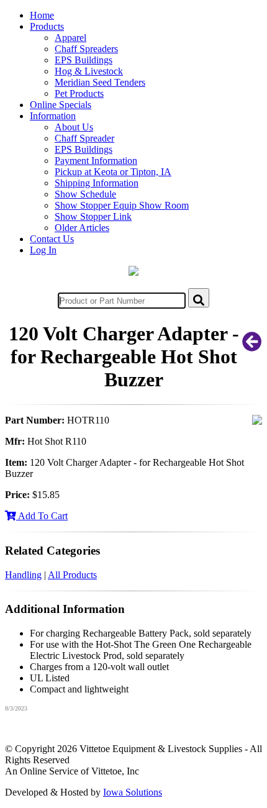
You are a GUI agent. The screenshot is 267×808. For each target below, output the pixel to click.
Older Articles (82, 227)
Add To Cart (42, 516)
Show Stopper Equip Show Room (122, 205)
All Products (72, 575)
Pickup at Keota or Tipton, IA (113, 171)
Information (53, 116)
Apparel (70, 37)
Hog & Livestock (89, 71)
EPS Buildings (83, 60)
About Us (74, 127)
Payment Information (96, 160)
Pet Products (79, 93)
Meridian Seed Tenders (100, 82)
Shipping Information (96, 183)
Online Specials (60, 104)
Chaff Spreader (84, 138)
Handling (23, 575)
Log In (43, 250)
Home (42, 15)
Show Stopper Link (93, 216)
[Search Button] (198, 297)
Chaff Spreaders (86, 48)
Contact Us (52, 239)
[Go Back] (252, 345)
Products (47, 26)
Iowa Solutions (132, 792)
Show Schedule (85, 194)
